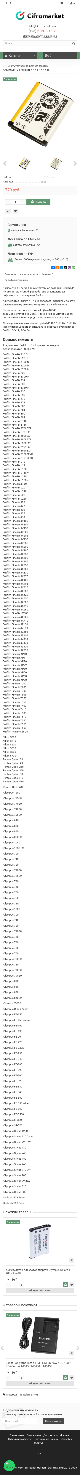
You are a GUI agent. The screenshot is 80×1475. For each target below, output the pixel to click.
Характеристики (29, 274)
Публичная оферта (19, 1438)
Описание (10, 274)
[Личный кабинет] (72, 3)
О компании (16, 1435)
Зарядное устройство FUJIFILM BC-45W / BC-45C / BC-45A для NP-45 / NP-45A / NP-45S (38, 1364)
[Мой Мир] (61, 267)
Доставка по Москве (56, 1435)
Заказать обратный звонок (40, 35)
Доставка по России (45, 1438)
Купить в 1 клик (42, 1290)
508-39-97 (41, 31)
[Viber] (69, 267)
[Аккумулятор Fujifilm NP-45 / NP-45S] (25, 163)
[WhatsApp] (73, 267)
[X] (65, 267)
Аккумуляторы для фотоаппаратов (28, 66)
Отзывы (47, 274)
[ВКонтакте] (53, 267)
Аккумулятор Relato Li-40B (22, 1394)
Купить (41, 202)
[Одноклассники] (57, 267)
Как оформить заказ (16, 280)
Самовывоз (34, 1435)
